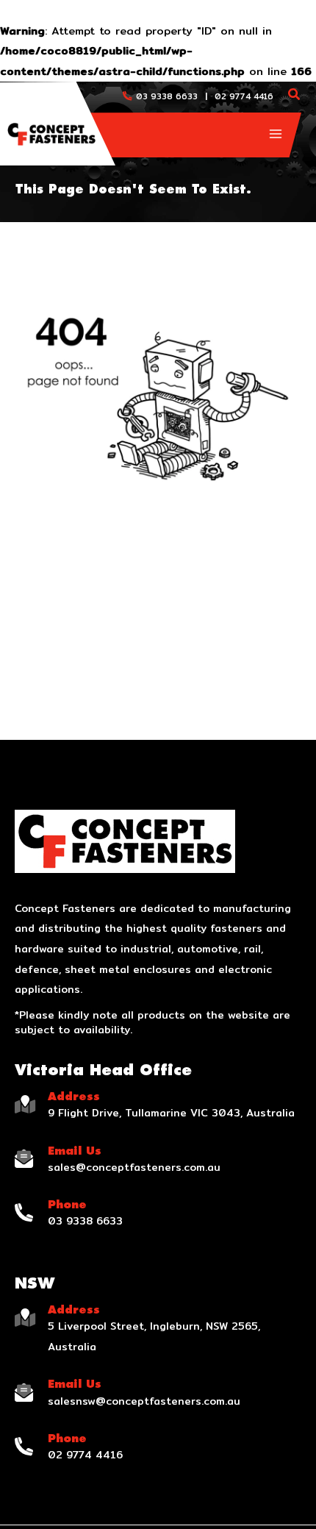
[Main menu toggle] (275, 134)
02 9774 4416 (244, 96)
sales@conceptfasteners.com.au (134, 1167)
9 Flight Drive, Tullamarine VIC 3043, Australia (171, 1113)
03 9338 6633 (167, 96)
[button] (294, 96)
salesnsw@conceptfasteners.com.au (144, 1401)
